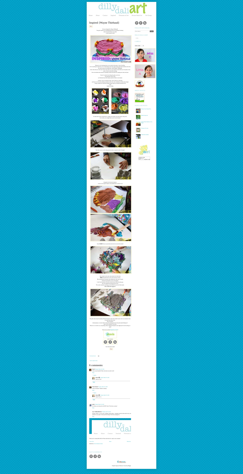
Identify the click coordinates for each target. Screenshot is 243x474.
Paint (96, 360)
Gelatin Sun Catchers (145, 134)
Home (91, 15)
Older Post (129, 441)
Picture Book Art (137, 15)
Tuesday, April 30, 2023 (106, 411)
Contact (105, 15)
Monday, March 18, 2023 (99, 369)
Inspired (113, 15)
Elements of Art (124, 15)
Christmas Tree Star (144, 128)
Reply (93, 372)
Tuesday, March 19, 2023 (104, 377)
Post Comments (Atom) (98, 443)
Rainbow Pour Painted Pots (146, 108)
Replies (95, 375)
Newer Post (92, 441)
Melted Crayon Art (144, 115)
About (98, 15)
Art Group (148, 15)
